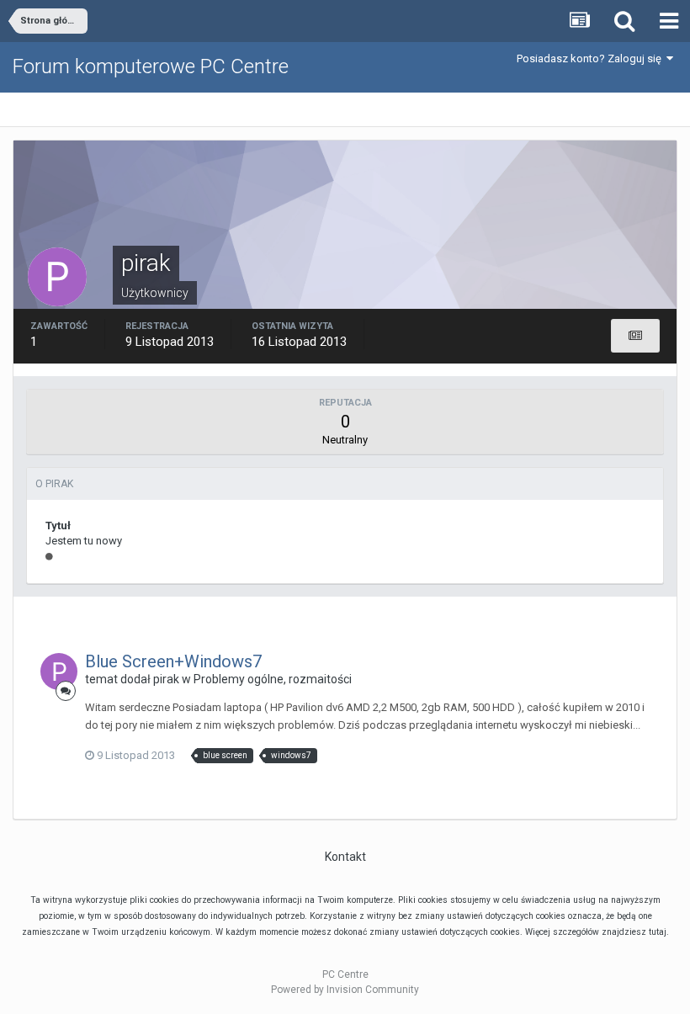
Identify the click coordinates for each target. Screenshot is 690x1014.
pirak (166, 679)
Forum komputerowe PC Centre (151, 66)
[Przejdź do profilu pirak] (58, 671)
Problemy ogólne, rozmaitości (273, 679)
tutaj (657, 931)
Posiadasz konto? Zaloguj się (591, 58)
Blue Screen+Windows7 (173, 661)
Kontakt (345, 856)
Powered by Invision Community (345, 989)
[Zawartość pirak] (635, 336)
